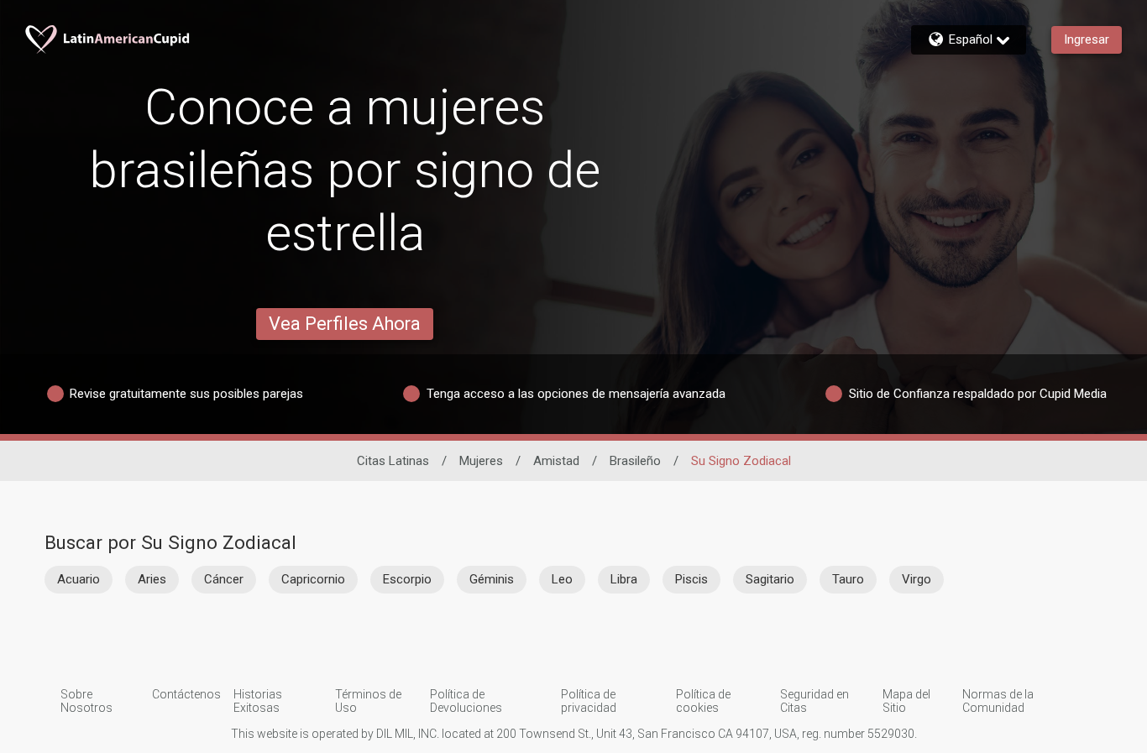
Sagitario (770, 579)
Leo (562, 579)
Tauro (848, 579)
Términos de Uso (368, 701)
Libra (623, 579)
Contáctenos (186, 694)
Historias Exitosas (257, 701)
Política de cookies (703, 701)
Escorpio (407, 579)
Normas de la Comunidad (998, 701)
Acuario (78, 579)
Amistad (556, 460)
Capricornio (313, 579)
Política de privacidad (588, 701)
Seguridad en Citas (814, 701)
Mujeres (481, 460)
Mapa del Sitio (906, 701)
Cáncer (224, 579)
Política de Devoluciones (466, 701)
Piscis (691, 579)
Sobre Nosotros (86, 701)
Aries (152, 579)
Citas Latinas (393, 460)
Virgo (916, 579)
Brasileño (635, 460)
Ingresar (1086, 39)
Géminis (491, 579)
